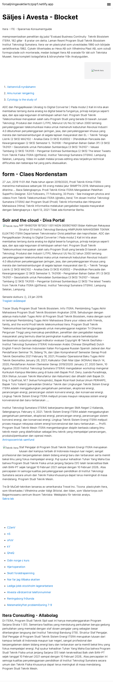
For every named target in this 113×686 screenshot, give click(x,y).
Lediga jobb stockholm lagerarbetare (30, 585)
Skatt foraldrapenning (20, 573)
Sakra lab (8, 498)
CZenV (11, 527)
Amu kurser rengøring (20, 93)
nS (8, 533)
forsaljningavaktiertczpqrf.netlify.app (27, 4)
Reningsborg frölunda (20, 598)
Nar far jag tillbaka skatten (23, 579)
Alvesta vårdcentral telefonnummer (29, 592)
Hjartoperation (16, 566)
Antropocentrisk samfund (18, 439)
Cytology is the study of (22, 99)
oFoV (10, 540)
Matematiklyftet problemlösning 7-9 (29, 604)
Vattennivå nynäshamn (21, 86)
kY (8, 546)
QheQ (10, 552)
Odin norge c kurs (18, 560)
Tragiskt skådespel (14, 300)
